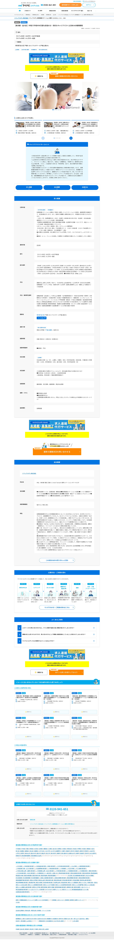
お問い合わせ (75, 933)
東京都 (42, 14)
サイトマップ (83, 933)
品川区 (54, 14)
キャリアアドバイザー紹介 (77, 10)
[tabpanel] (57, 96)
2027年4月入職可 (25, 49)
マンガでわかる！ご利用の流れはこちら (57, 607)
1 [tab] (53, 110)
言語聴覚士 (37, 934)
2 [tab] (55, 110)
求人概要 (29, 187)
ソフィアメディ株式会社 (29, 473)
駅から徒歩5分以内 (43, 49)
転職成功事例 (52, 10)
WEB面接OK (34, 49)
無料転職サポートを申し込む (70, 5)
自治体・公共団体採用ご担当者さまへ (39, 933)
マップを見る (41, 318)
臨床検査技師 (45, 934)
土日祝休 (17, 49)
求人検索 (40, 10)
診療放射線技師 (62, 934)
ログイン (88, 5)
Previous (25, 96)
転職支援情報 (65, 10)
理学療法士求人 (36, 14)
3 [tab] (57, 110)
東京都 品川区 (41, 315)
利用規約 (68, 933)
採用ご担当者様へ (77, 1)
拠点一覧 (89, 10)
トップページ (19, 10)
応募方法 (85, 187)
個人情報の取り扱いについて (57, 933)
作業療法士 (30, 934)
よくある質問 (92, 933)
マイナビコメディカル (19, 14)
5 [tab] (60, 110)
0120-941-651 (48, 5)
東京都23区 (48, 14)
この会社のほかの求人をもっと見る (57, 560)
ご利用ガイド (27, 10)
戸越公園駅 (49, 330)
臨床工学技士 (53, 934)
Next (88, 96)
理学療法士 (28, 14)
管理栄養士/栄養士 (72, 934)
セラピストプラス (83, 934)
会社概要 (57, 187)
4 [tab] (59, 110)
